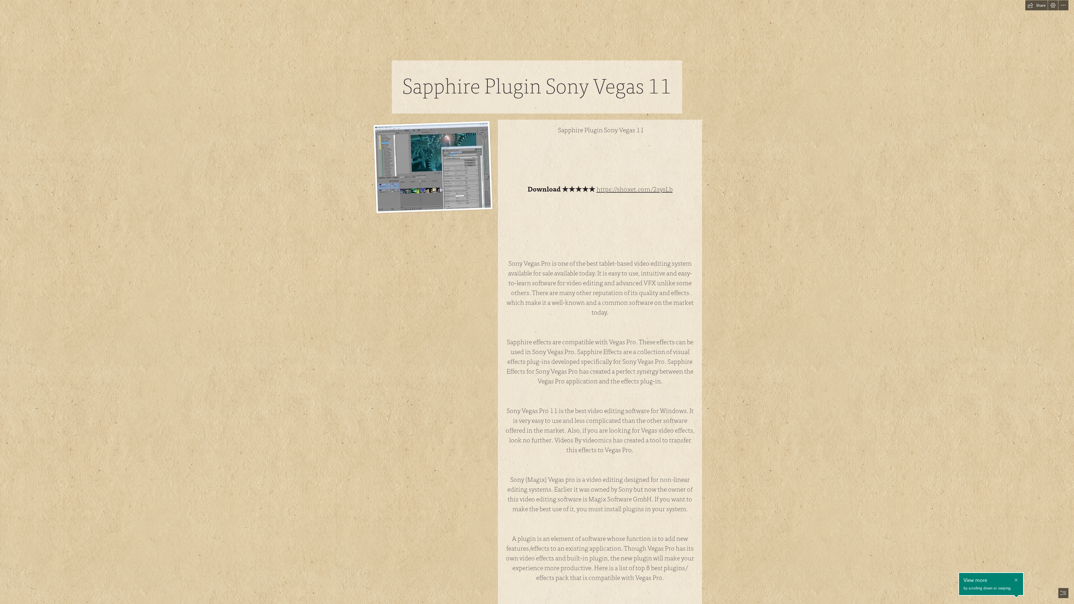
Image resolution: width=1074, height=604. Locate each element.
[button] (1036, 5)
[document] (537, 302)
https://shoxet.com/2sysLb (635, 189)
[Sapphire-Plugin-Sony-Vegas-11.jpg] (433, 167)
